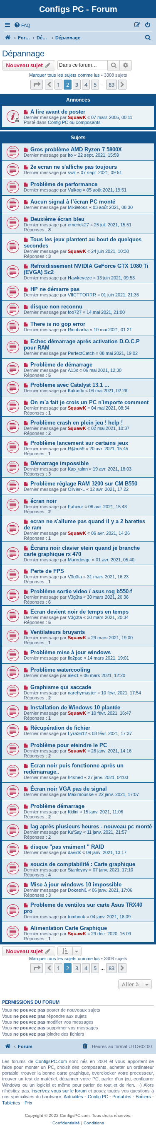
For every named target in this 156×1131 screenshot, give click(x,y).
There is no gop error (57, 324)
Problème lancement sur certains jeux (79, 443)
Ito (70, 155)
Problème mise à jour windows (70, 652)
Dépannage (23, 53)
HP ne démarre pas (54, 289)
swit (72, 172)
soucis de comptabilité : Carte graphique (82, 864)
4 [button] (85, 84)
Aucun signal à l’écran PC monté (72, 202)
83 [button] (111, 84)
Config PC (98, 1096)
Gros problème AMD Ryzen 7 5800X (76, 149)
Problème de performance (63, 184)
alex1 (73, 675)
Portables (121, 1096)
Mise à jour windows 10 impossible (75, 884)
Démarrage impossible (59, 463)
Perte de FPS (47, 571)
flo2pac (75, 657)
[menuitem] (22, 25)
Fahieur (75, 506)
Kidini (73, 811)
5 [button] (95, 84)
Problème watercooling (60, 670)
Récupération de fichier (60, 728)
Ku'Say (75, 832)
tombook (76, 916)
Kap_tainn (78, 468)
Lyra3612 (77, 733)
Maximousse (81, 794)
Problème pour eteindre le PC (68, 745)
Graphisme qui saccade (60, 687)
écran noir (43, 501)
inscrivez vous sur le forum (59, 1090)
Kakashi (76, 390)
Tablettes (11, 1102)
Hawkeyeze (80, 277)
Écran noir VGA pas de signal (68, 789)
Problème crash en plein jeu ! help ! (76, 423)
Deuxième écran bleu (57, 219)
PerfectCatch (81, 353)
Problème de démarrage (61, 365)
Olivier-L (76, 489)
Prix (28, 1102)
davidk (74, 852)
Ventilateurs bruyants (57, 632)
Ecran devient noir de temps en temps (79, 612)
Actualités (73, 1096)
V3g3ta (75, 576)
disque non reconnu (56, 306)
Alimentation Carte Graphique (68, 928)
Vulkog (75, 189)
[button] (36, 85)
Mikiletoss (78, 207)
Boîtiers (143, 1096)
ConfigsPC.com (51, 1061)
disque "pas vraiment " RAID (67, 847)
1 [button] (58, 84)
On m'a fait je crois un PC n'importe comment (89, 402)
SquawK (77, 117)
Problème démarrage (57, 806)
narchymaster (82, 692)
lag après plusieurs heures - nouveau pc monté (91, 826)
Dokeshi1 (77, 890)
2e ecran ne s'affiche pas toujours (73, 167)
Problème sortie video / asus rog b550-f (81, 591)
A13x (73, 370)
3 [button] (76, 84)
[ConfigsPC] (8, 38)
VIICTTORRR (82, 294)
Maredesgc (79, 559)
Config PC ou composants (74, 122)
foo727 (75, 312)
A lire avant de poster (57, 112)
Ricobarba (78, 329)
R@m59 (76, 448)
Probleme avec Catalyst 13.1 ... (69, 385)
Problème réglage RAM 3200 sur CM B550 (83, 484)
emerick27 (78, 224)
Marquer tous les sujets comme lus (64, 75)
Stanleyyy (78, 869)
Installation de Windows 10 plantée (75, 707)
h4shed (75, 777)
